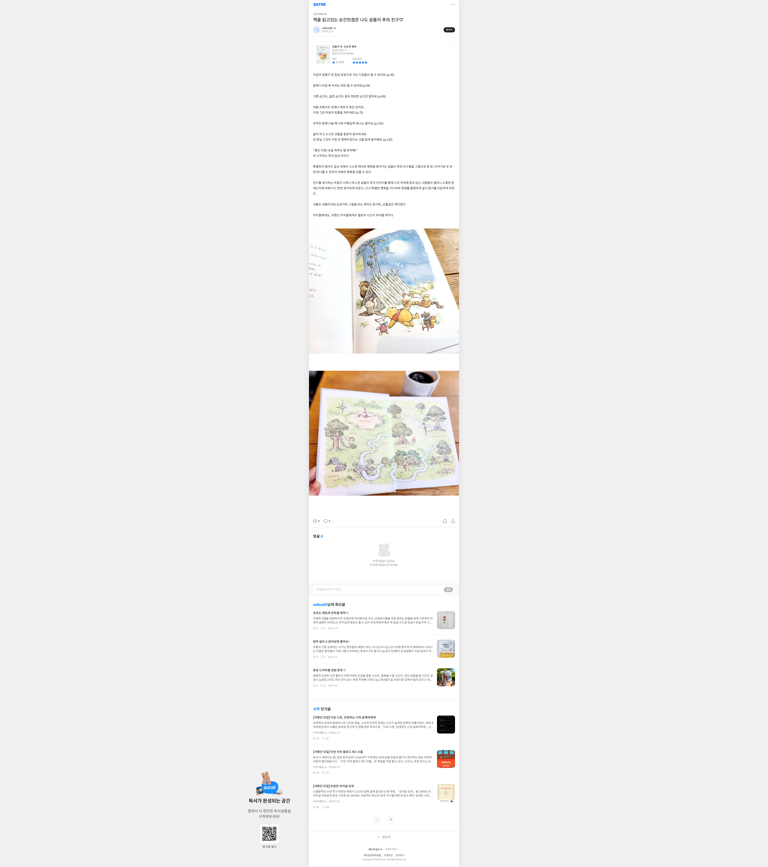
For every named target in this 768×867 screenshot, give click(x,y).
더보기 (453, 4)
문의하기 (400, 855)
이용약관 (388, 855)
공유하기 (453, 521)
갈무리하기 (445, 521)
